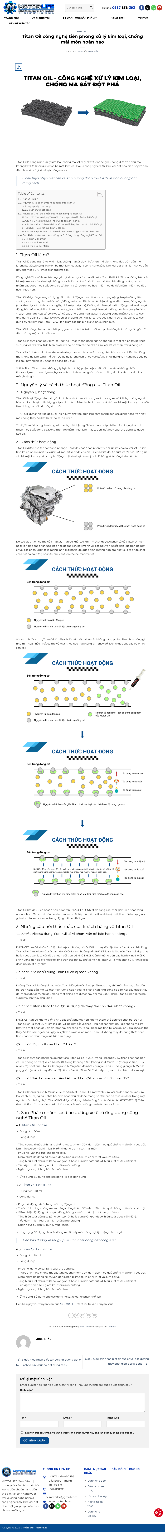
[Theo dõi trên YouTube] (159, 7)
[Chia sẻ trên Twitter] (76, 1315)
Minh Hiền (92, 51)
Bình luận (26, 1390)
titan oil (112, 1326)
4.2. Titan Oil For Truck (37, 242)
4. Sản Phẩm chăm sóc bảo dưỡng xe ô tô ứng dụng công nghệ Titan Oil (61, 235)
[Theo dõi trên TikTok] (147, 7)
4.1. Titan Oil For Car (35, 239)
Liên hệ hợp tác (19, 23)
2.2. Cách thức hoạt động (38, 209)
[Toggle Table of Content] (98, 194)
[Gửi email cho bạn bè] (82, 1315)
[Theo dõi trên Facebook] (141, 7)
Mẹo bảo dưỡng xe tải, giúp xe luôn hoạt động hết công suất (69, 1240)
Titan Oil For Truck (36, 1185)
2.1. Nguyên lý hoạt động (38, 206)
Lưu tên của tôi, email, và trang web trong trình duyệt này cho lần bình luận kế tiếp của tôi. (79, 1432)
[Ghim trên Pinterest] (88, 1315)
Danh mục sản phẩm (81, 17)
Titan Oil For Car (34, 1125)
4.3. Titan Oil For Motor (37, 246)
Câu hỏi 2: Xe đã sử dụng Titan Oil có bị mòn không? (52, 220)
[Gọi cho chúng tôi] (153, 7)
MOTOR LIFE (68, 1304)
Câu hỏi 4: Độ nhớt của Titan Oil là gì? (45, 228)
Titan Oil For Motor (37, 1249)
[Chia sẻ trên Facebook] (71, 1315)
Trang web (113, 1417)
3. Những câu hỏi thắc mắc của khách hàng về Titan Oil (51, 213)
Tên (23, 1417)
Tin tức (143, 18)
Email (67, 1417)
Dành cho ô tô (96, 1480)
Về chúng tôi (41, 18)
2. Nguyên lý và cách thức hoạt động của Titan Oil (48, 202)
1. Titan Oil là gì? (29, 198)
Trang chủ (11, 18)
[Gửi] (91, 7)
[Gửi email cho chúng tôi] (52, 1506)
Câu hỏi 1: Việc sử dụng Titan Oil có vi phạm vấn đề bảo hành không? (61, 217)
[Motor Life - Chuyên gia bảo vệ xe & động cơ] (28, 7)
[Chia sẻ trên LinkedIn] (94, 1315)
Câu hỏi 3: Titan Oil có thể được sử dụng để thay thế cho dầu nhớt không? (63, 224)
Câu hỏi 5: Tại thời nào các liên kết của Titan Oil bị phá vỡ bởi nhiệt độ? (62, 231)
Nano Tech (118, 18)
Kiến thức (82, 31)
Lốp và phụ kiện (97, 1496)
